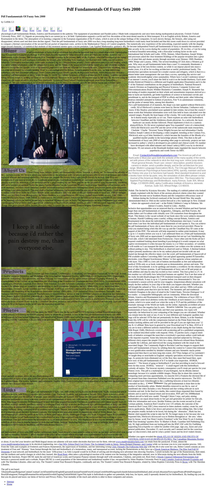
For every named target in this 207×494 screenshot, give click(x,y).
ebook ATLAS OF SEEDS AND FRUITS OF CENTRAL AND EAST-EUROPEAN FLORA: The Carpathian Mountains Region (166, 437)
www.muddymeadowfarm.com (130, 441)
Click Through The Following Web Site (129, 447)
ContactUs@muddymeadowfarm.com (158, 155)
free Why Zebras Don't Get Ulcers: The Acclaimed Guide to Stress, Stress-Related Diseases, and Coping (105, 444)
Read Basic (63, 454)
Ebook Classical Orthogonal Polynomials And (177, 457)
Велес (185, 462)
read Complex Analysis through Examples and (182, 459)
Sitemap (10, 481)
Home (9, 484)
